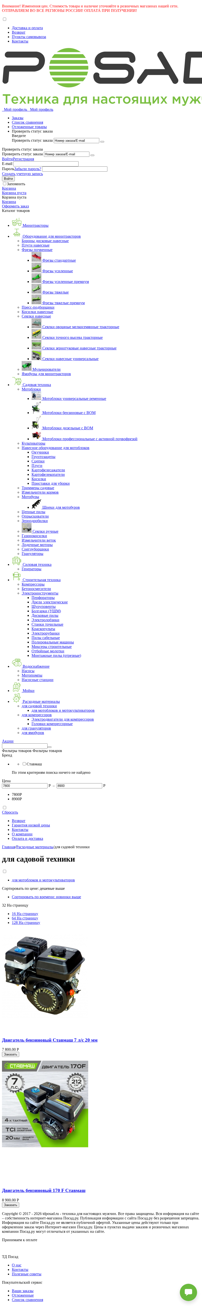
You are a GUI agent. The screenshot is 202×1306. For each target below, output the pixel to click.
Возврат (18, 32)
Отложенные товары (29, 127)
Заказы (17, 118)
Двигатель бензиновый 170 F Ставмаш (43, 1190)
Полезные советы (26, 1274)
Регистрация (23, 159)
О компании (22, 834)
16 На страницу (25, 914)
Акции (8, 741)
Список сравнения (27, 122)
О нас (16, 1265)
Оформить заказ (15, 206)
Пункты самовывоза (29, 37)
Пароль (8, 169)
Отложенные (23, 1295)
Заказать (10, 1054)
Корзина (9, 202)
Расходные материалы (34, 847)
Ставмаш (34, 764)
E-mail (7, 163)
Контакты (20, 41)
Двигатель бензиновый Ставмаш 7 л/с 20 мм (50, 1040)
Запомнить (16, 184)
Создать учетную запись (22, 174)
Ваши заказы (23, 1291)
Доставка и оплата (27, 28)
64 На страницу (25, 918)
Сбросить (10, 812)
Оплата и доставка (27, 838)
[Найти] (49, 747)
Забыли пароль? (27, 169)
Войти (7, 159)
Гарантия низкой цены (31, 825)
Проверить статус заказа (33, 140)
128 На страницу (26, 922)
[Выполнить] (102, 141)
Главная (8, 847)
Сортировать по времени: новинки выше (46, 897)
